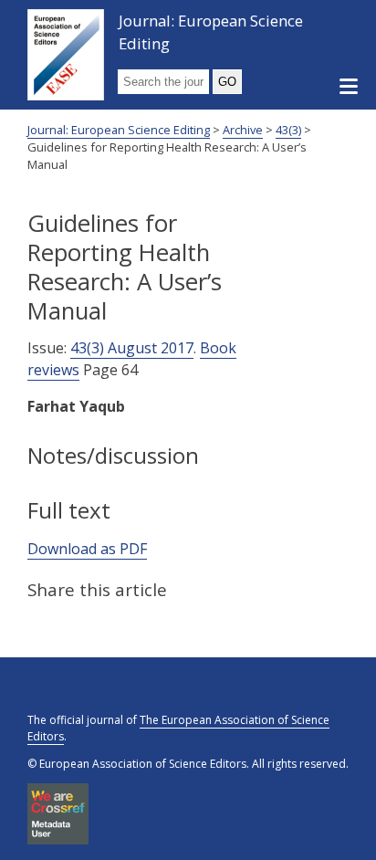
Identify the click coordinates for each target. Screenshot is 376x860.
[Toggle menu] (348, 87)
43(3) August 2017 (131, 348)
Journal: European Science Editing (211, 32)
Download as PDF (87, 549)
